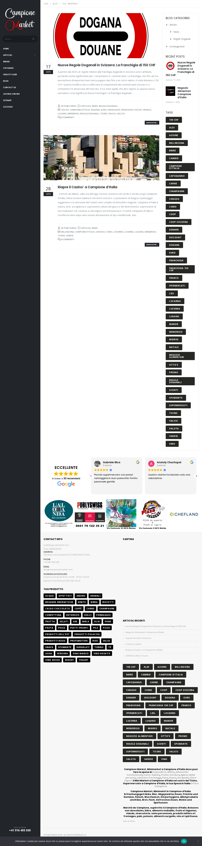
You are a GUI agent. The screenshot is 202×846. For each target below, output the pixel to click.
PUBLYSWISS (51, 835)
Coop (172, 214)
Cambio (174, 158)
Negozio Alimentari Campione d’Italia (184, 92)
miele (85, 621)
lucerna (129, 231)
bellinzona (67, 231)
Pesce (172, 777)
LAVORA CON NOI (11, 94)
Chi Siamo (8, 68)
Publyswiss (70, 106)
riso (95, 640)
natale (174, 347)
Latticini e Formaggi (149, 777)
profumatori (79, 640)
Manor (173, 324)
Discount (175, 237)
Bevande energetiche (59, 602)
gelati (64, 621)
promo (173, 372)
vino (172, 443)
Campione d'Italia (80, 109)
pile (95, 627)
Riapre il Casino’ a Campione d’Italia (87, 187)
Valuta (121, 113)
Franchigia (114, 109)
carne (173, 183)
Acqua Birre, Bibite (163, 772)
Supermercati (178, 405)
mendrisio (73, 113)
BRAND (6, 61)
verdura (62, 653)
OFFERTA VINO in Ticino (137, 655)
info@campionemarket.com (58, 569)
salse (106, 640)
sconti (173, 389)
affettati (65, 595)
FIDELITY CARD (10, 74)
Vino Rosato (102, 653)
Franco (147, 109)
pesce (61, 627)
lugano (62, 113)
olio (97, 621)
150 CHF (65, 109)
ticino (103, 113)
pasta (49, 627)
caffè (78, 608)
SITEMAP (7, 100)
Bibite (82, 602)
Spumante (64, 647)
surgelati (82, 647)
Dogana (95, 109)
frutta (50, 621)
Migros (173, 339)
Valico (112, 113)
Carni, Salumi (152, 774)
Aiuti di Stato (129, 821)
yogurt (84, 659)
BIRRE (172, 150)
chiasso (100, 231)
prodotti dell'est (57, 634)
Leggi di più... (152, 123)
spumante (176, 397)
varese (69, 235)
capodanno (177, 175)
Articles (86, 106)
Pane (165, 777)
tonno (99, 647)
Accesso (8, 106)
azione (173, 135)
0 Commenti (67, 117)
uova (48, 653)
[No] (198, 841)
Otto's (173, 364)
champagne (176, 191)
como (109, 231)
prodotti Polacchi (87, 634)
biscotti (108, 602)
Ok (184, 841)
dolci (88, 614)
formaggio (103, 614)
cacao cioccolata (57, 608)
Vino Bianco (81, 653)
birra (94, 602)
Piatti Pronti (79, 627)
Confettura (53, 614)
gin (75, 621)
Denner (174, 229)
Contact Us (9, 87)
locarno (118, 231)
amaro (81, 595)
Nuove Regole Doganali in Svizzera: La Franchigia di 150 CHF (106, 65)
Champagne (107, 608)
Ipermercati (177, 285)
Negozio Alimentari (176, 356)
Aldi (172, 127)
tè (109, 647)
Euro (104, 109)
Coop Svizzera (178, 221)
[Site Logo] (20, 19)
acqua (49, 595)
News (95, 106)
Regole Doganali (108, 106)
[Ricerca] (34, 39)
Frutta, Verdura (170, 774)
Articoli (7, 55)
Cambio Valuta (133, 644)
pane (108, 621)
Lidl (171, 293)
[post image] (101, 35)
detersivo (72, 614)
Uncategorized (176, 46)
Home (6, 48)
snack (49, 647)
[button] (196, 476)
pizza (106, 627)
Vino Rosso (52, 659)
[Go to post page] (171, 65)
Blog (6, 81)
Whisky (69, 659)
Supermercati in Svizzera (138, 638)
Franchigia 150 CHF (131, 109)
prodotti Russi (55, 640)
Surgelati (183, 777)
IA (85, 835)
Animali (95, 595)
